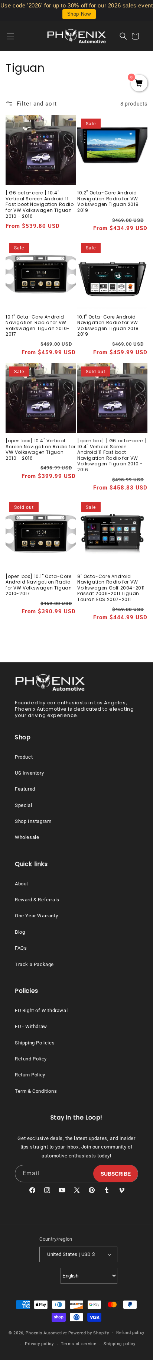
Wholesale (27, 837)
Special (23, 805)
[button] (15, 36)
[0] (139, 83)
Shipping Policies (35, 1043)
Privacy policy (39, 1343)
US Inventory (29, 773)
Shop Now (79, 14)
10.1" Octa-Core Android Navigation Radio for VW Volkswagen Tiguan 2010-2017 (38, 325)
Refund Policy (31, 1059)
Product (24, 757)
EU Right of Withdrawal (41, 1010)
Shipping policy (120, 1343)
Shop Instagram (33, 821)
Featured (25, 789)
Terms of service (78, 1343)
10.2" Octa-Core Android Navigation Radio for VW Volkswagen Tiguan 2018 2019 (108, 201)
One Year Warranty (36, 915)
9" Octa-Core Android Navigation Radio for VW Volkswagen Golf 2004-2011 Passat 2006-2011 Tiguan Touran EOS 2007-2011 (111, 588)
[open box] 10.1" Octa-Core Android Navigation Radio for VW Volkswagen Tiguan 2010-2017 (39, 585)
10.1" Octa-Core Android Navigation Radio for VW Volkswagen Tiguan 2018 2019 (108, 325)
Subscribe (116, 1174)
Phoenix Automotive (46, 1332)
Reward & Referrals (37, 899)
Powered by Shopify (88, 1332)
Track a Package (34, 964)
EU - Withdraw (31, 1026)
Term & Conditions (36, 1091)
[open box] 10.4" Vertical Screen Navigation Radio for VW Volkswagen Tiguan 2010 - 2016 (40, 449)
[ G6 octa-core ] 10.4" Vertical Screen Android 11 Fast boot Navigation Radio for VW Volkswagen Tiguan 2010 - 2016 (40, 204)
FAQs (21, 948)
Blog (20, 932)
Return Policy (30, 1075)
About (21, 883)
